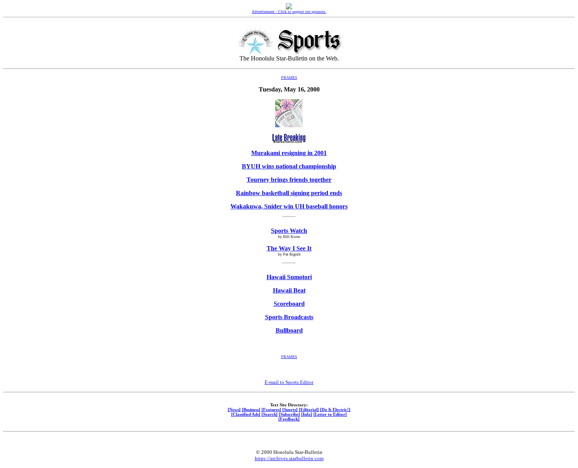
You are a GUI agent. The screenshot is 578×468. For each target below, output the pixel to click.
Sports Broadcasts (289, 317)
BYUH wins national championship (289, 166)
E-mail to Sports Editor (289, 382)
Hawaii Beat (289, 290)
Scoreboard (289, 303)
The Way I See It (289, 248)
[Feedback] (289, 419)
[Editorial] (309, 409)
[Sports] (290, 409)
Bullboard (289, 330)
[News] (234, 409)
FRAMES (289, 77)
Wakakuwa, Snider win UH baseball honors (289, 206)
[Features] (271, 409)
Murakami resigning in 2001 (289, 153)
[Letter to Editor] (330, 414)
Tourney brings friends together (289, 179)
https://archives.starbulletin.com (289, 458)
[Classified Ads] (245, 414)
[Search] (269, 414)
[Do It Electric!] (335, 409)
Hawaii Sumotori (289, 277)
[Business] (251, 409)
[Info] (306, 414)
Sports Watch (289, 230)
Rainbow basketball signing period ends (289, 193)
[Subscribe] (289, 414)
